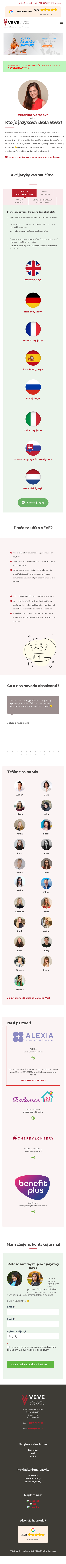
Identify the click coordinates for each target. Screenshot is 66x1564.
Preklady (33, 1475)
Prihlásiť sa (56, 3)
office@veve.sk (25, 3)
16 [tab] (35, 754)
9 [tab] (44, 751)
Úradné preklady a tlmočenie (42, 201)
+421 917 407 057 (42, 3)
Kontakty (33, 1450)
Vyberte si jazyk (17, 1331)
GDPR (33, 1456)
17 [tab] (40, 754)
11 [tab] (53, 751)
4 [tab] (21, 751)
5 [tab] (26, 751)
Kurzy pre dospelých (24, 192)
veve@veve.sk (35, 1428)
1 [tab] (7, 751)
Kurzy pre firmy (19, 201)
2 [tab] (12, 751)
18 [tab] (44, 754)
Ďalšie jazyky (36, 502)
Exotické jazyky (33, 1482)
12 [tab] (58, 751)
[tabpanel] (33, 711)
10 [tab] (49, 751)
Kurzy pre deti (45, 192)
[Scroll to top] (26, 1558)
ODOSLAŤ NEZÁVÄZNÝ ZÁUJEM (30, 1364)
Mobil (11, 1319)
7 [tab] (35, 751)
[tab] (24, 193)
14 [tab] (26, 754)
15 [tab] (30, 754)
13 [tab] (21, 754)
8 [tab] (40, 751)
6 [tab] (30, 751)
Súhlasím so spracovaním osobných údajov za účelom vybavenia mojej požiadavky (31, 1348)
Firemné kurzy (33, 1478)
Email (11, 1306)
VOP (33, 1453)
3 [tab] (17, 751)
